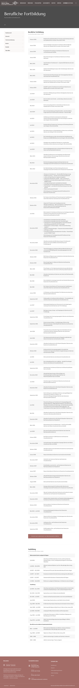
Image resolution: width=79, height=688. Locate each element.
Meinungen (23, 3)
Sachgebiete (46, 3)
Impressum (6, 685)
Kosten (53, 3)
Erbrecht (7, 36)
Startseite (15, 3)
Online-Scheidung (54, 672)
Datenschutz (12, 685)
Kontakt (65, 3)
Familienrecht (8, 32)
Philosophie (38, 3)
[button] (76, 3)
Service (59, 3)
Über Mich (30, 3)
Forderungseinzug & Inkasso (56, 670)
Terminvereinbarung (9, 40)
